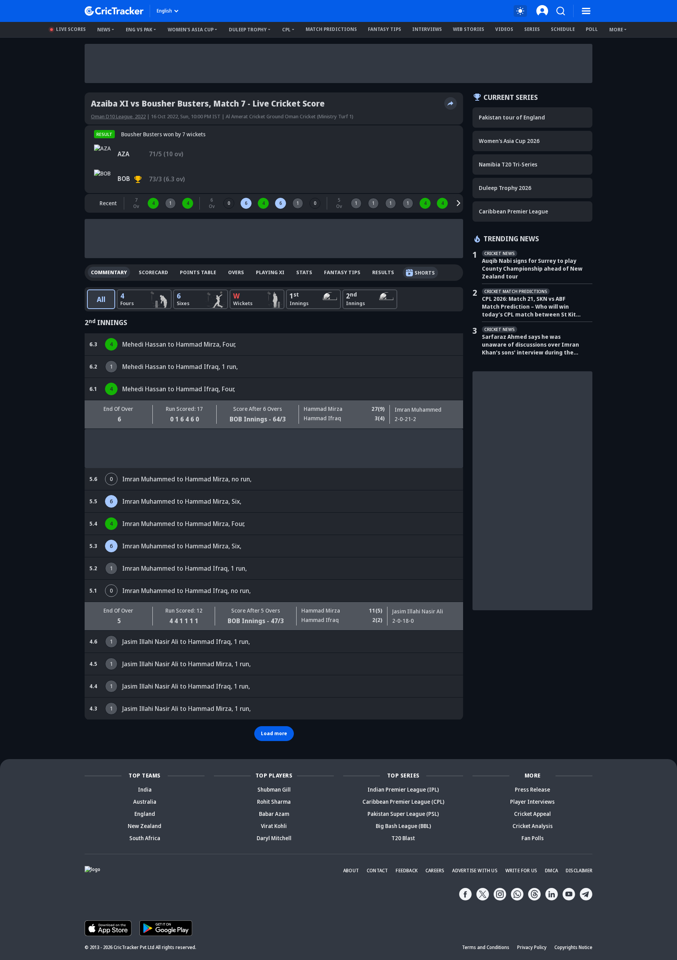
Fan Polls (532, 838)
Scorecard (153, 272)
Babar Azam (274, 813)
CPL (286, 29)
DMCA (551, 870)
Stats (304, 272)
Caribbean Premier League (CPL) (403, 801)
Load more (274, 733)
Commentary (109, 272)
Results (383, 272)
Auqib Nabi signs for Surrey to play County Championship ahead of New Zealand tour (532, 268)
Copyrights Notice (573, 947)
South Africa (144, 838)
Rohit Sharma (274, 801)
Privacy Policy (532, 947)
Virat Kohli (274, 826)
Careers (434, 870)
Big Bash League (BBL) (403, 826)
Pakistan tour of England (512, 117)
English (164, 10)
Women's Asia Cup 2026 (509, 141)
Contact (377, 870)
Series (532, 29)
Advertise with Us (474, 870)
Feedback (407, 870)
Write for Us (521, 870)
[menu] (586, 11)
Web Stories (468, 29)
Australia (144, 801)
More (616, 29)
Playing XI (270, 272)
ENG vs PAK (139, 29)
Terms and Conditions (485, 947)
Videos (504, 29)
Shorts (425, 272)
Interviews (427, 29)
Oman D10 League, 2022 (118, 116)
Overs (236, 272)
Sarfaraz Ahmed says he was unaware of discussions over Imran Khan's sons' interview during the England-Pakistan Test (530, 344)
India (145, 789)
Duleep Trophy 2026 (505, 188)
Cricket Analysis (532, 826)
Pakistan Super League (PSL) (403, 813)
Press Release (532, 789)
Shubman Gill (274, 789)
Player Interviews (532, 801)
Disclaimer (579, 870)
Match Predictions (331, 29)
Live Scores (71, 29)
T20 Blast (403, 838)
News (103, 29)
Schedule (563, 29)
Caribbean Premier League (513, 211)
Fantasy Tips (384, 29)
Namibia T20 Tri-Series (508, 164)
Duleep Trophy (248, 29)
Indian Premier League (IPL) (403, 789)
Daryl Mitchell (274, 838)
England (144, 813)
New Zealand (144, 826)
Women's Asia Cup (191, 29)
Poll (592, 29)
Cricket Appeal (532, 813)
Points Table (198, 272)
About (351, 870)
